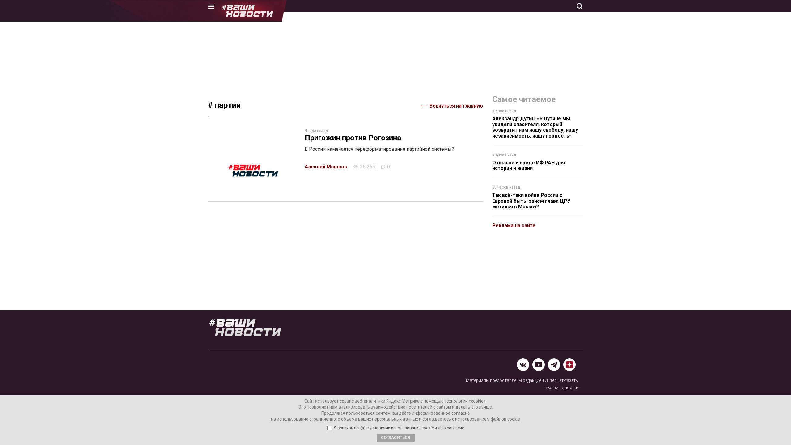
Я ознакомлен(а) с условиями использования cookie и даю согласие (399, 428)
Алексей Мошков (326, 167)
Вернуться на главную (456, 106)
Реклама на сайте (513, 225)
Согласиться (395, 437)
